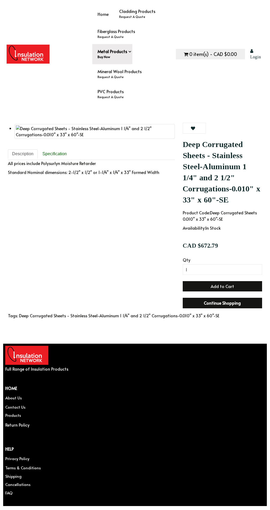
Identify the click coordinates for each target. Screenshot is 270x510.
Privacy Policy (17, 458)
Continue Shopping (222, 303)
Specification (54, 154)
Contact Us (15, 407)
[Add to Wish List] (194, 128)
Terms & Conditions (23, 467)
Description (22, 154)
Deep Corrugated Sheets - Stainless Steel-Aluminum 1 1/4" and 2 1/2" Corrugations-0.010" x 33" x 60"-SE (119, 315)
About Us (13, 397)
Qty (186, 260)
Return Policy (17, 424)
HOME (11, 388)
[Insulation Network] (49, 54)
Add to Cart (222, 286)
